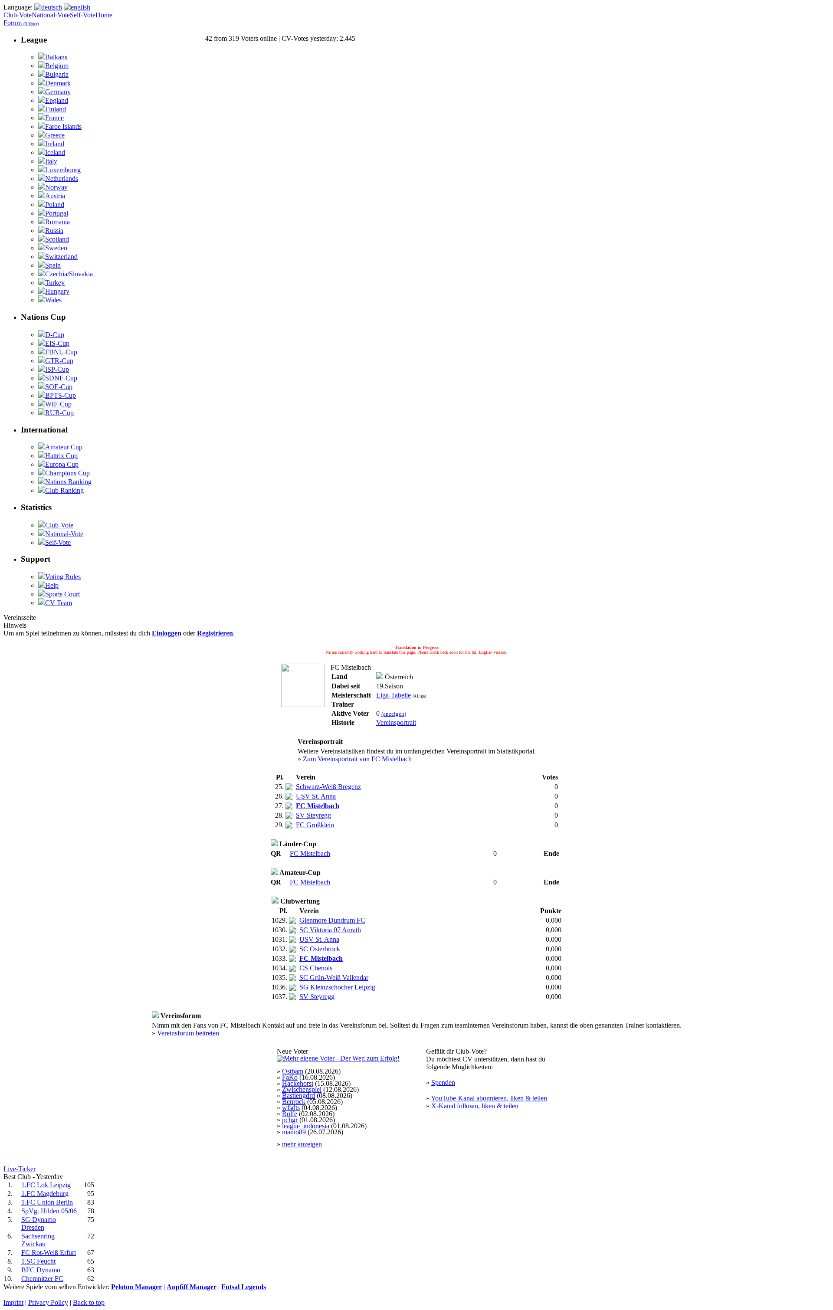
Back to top (89, 1302)
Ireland (54, 143)
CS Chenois (315, 968)
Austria (55, 196)
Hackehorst (297, 1083)
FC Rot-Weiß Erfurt (48, 1252)
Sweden (56, 248)
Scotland (57, 239)
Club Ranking (64, 490)
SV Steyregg (313, 815)
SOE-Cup (58, 386)
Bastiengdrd (298, 1095)
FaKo (290, 1077)
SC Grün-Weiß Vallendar (333, 977)
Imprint (13, 1302)
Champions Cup (67, 473)
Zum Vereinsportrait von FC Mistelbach (357, 759)
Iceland (55, 152)
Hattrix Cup (61, 455)
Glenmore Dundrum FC (332, 920)
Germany (58, 91)
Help (52, 585)
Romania (57, 222)
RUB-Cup (59, 412)
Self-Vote (82, 15)
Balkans (56, 57)
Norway (56, 187)
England (56, 100)
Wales (53, 300)
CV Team (58, 602)
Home (103, 15)
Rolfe (289, 1113)
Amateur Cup (63, 447)
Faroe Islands (63, 126)
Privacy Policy (48, 1302)
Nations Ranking (68, 481)
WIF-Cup (58, 404)
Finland (55, 109)
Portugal (56, 213)
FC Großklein (315, 825)
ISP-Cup (57, 369)
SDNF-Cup (61, 378)
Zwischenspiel (301, 1089)
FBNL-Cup (61, 352)
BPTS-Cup (60, 395)
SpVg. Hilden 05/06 (49, 1211)
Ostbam (292, 1071)
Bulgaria (57, 74)
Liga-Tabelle (393, 695)
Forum (21, 22)
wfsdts (291, 1107)
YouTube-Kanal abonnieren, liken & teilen (489, 1098)
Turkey (55, 282)
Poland (54, 204)
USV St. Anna (316, 796)
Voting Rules (63, 576)
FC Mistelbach (310, 853)
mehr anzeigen (302, 1144)
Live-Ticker (19, 1168)
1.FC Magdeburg (45, 1193)
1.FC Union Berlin (47, 1202)
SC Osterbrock (319, 949)
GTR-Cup (59, 360)
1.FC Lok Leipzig (46, 1185)
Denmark (58, 83)
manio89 (294, 1132)
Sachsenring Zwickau (38, 1240)
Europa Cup (62, 464)
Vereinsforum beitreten (188, 1033)
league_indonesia (305, 1126)
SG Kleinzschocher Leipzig (337, 987)
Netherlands (61, 178)
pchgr (290, 1119)
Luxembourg (63, 170)
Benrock (293, 1101)
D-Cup (54, 334)
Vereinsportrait (396, 722)
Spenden (443, 1082)
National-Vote (51, 15)
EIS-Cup (57, 343)
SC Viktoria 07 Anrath (330, 929)
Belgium (57, 65)
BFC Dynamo (40, 1270)
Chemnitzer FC (42, 1278)
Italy (51, 161)
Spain (53, 265)
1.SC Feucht (38, 1261)
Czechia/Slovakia (69, 274)
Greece (55, 135)
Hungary (57, 291)
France (54, 117)
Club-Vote (17, 15)
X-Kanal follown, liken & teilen (474, 1106)
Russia (54, 230)
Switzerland (61, 256)
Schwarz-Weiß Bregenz (328, 786)
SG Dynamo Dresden (38, 1223)
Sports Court (62, 594)
